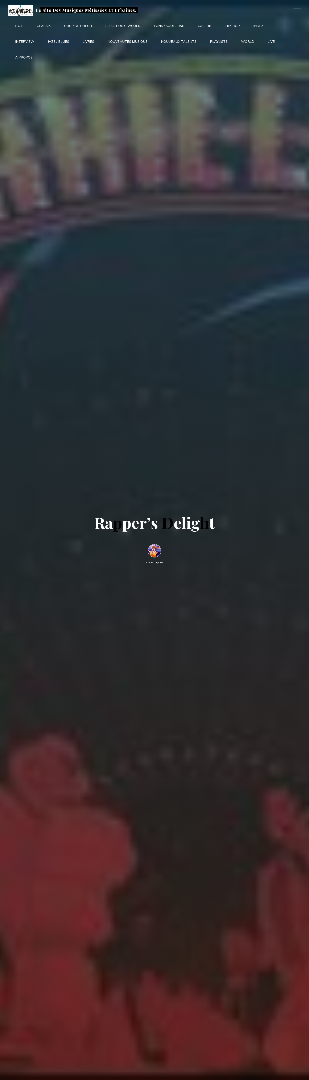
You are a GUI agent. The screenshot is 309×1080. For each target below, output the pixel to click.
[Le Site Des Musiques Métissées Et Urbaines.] (20, 10)
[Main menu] (297, 10)
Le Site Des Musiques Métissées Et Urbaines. (86, 10)
